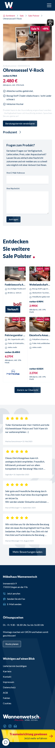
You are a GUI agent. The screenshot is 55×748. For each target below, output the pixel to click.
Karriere (7, 671)
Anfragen (13, 219)
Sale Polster (33, 15)
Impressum (8, 682)
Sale (22, 15)
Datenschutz (9, 687)
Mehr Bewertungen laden (27, 551)
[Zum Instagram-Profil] (10, 726)
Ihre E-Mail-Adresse (15, 172)
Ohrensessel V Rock (12, 18)
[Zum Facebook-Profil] (4, 726)
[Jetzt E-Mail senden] (15, 726)
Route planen (11, 644)
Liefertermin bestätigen (15, 666)
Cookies (7, 703)
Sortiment (10, 15)
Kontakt (7, 676)
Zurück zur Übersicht (27, 389)
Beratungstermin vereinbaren (20, 123)
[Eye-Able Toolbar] (50, 22)
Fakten (6, 698)
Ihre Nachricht (13, 188)
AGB (5, 692)
